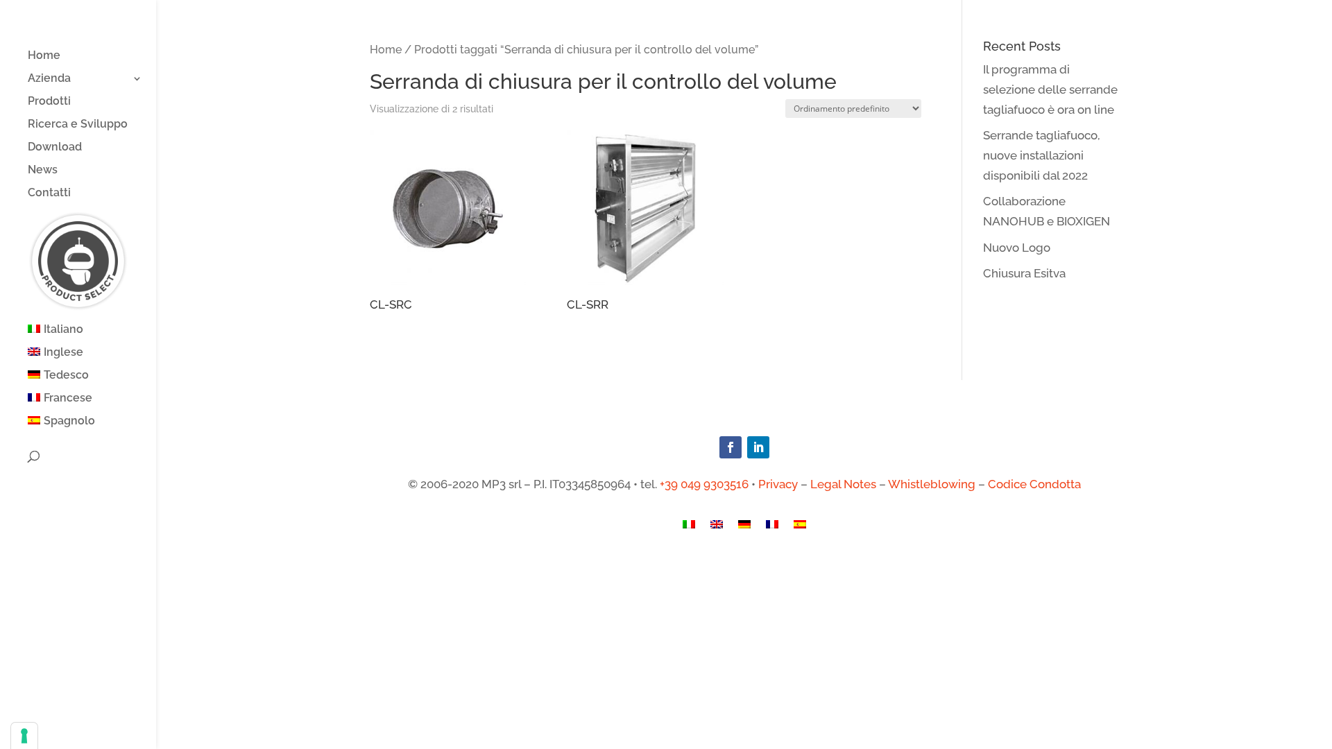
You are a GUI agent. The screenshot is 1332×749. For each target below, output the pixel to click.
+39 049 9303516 (704, 484)
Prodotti (49, 101)
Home (44, 56)
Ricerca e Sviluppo (78, 124)
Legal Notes (843, 484)
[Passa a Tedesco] (744, 527)
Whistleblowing (931, 484)
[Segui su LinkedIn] (758, 447)
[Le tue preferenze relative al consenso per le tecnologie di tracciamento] (24, 736)
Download (55, 147)
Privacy (778, 484)
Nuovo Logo (1016, 248)
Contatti (49, 193)
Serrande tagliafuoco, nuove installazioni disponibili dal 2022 (1041, 155)
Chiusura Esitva (1024, 273)
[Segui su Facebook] (730, 447)
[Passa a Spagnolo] (800, 527)
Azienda (49, 79)
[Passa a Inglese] (716, 527)
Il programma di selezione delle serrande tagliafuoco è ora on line (1050, 89)
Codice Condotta (1034, 484)
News (43, 170)
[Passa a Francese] (772, 527)
